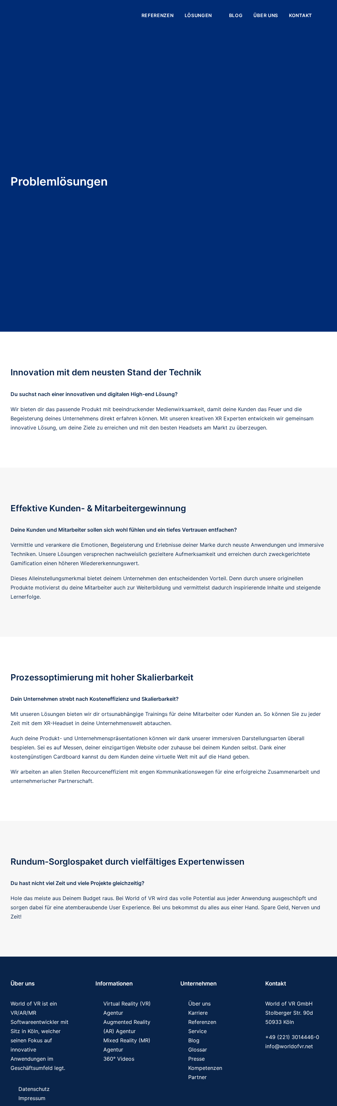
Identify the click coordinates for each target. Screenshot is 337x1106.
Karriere (198, 1012)
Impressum (31, 1098)
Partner (197, 1077)
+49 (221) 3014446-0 (292, 1037)
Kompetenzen (205, 1068)
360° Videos (118, 1058)
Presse (196, 1058)
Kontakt (300, 15)
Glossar (197, 1049)
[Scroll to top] (324, 1092)
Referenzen (158, 15)
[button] (323, 15)
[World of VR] (46, 15)
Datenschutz (34, 1089)
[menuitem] (157, 15)
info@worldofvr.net (289, 1046)
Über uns (265, 15)
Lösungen (198, 15)
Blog (236, 15)
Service (197, 1031)
